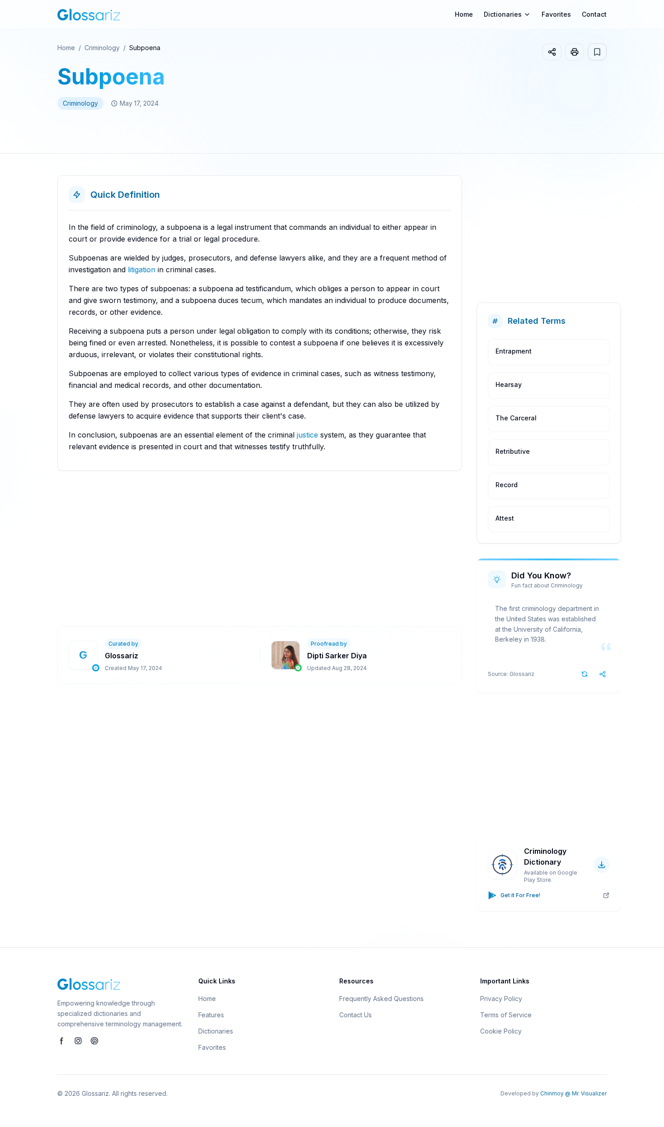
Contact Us (355, 1015)
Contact (594, 14)
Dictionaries (215, 1031)
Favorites (556, 14)
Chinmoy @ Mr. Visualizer (573, 1093)
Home (464, 14)
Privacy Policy (501, 998)
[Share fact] (602, 674)
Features (211, 1015)
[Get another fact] (584, 674)
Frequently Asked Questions (381, 998)
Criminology (102, 47)
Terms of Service (506, 1015)
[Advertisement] (328, 548)
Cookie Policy (501, 1031)
